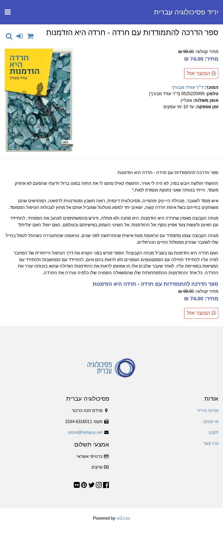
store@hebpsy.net (85, 432)
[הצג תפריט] (8, 12)
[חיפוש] (9, 36)
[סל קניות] (30, 36)
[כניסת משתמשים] (19, 36)
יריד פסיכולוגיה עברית (186, 12)
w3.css (123, 518)
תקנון (213, 432)
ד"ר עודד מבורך (187, 87)
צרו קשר (210, 443)
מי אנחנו (210, 421)
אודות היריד (207, 410)
